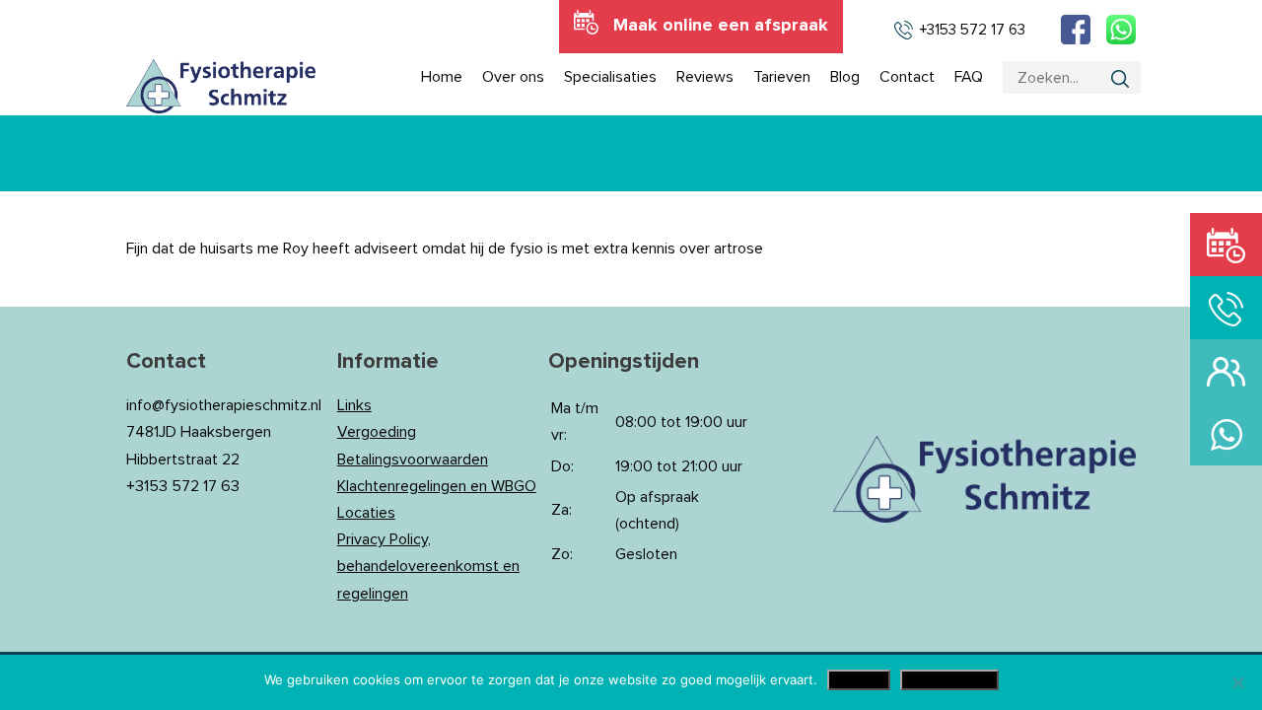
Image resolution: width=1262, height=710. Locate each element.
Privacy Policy (949, 680)
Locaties (366, 513)
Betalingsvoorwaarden (412, 459)
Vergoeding (376, 432)
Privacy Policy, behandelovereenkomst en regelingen (428, 566)
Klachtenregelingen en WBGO (436, 486)
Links (354, 405)
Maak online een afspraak (720, 26)
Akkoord (858, 680)
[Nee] (1237, 682)
